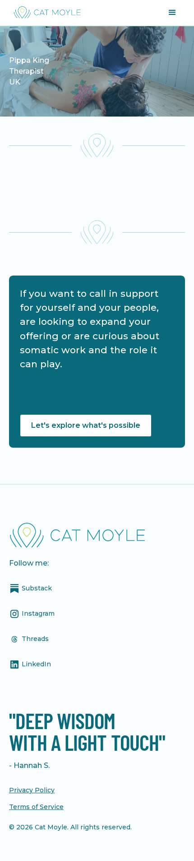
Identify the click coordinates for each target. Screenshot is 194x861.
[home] (45, 12)
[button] (172, 12)
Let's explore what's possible (85, 425)
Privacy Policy (32, 790)
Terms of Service (36, 807)
